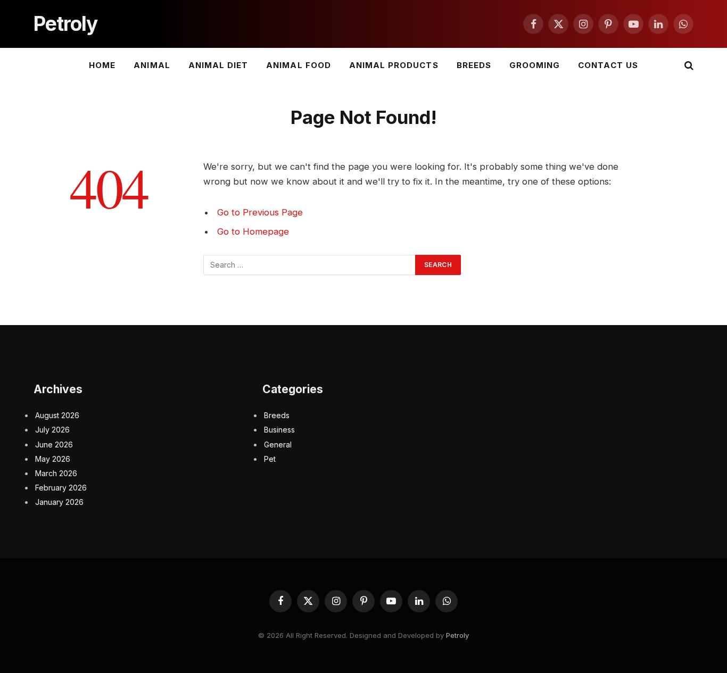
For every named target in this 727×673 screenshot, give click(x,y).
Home (102, 65)
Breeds (474, 65)
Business (279, 429)
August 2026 (57, 415)
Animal (152, 65)
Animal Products (394, 65)
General (278, 444)
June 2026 (54, 444)
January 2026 (59, 501)
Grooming (534, 65)
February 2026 (61, 487)
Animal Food (298, 65)
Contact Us (608, 65)
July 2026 (52, 429)
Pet (270, 458)
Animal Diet (218, 65)
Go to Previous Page (260, 212)
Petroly (457, 635)
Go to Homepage (253, 231)
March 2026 (56, 473)
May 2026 (52, 458)
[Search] (687, 66)
